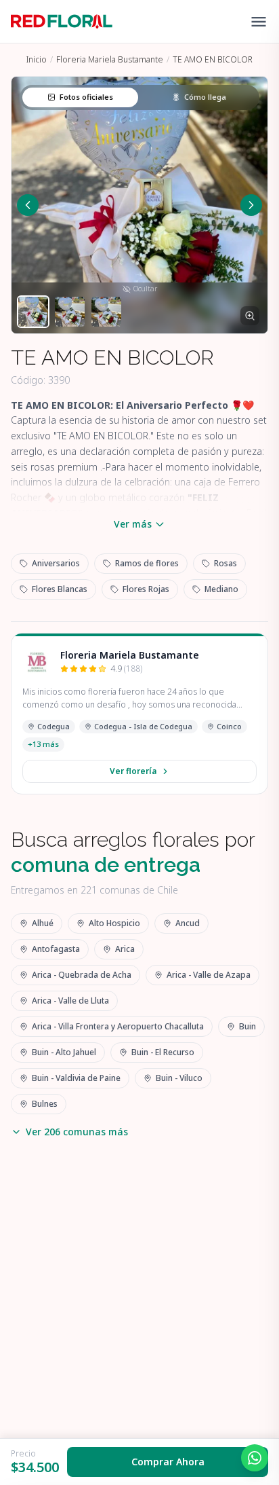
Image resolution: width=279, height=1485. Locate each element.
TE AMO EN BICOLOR (213, 59)
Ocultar (145, 288)
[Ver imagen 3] (106, 311)
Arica (125, 949)
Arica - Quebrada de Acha (81, 974)
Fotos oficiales (86, 97)
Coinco (229, 726)
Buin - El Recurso (162, 1052)
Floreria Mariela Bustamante (109, 59)
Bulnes (45, 1104)
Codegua (53, 726)
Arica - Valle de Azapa (209, 974)
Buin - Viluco (179, 1078)
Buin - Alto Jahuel (64, 1052)
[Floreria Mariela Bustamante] (37, 662)
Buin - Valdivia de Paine (76, 1078)
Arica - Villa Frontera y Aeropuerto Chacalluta (118, 1026)
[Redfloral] (61, 22)
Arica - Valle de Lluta (70, 1000)
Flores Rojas (146, 589)
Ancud (187, 923)
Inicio (36, 59)
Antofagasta (56, 949)
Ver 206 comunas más (77, 1131)
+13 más (43, 744)
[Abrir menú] (258, 21)
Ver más (133, 523)
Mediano (221, 589)
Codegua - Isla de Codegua (143, 726)
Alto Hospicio (114, 923)
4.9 (126, 668)
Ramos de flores (147, 563)
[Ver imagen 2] (69, 311)
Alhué (42, 923)
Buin (247, 1026)
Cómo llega (205, 97)
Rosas (225, 563)
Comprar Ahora (168, 1461)
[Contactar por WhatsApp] (254, 1457)
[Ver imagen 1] (33, 311)
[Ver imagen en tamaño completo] (249, 315)
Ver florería (133, 771)
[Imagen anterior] (28, 205)
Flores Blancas (59, 589)
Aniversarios (56, 563)
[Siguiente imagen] (251, 205)
